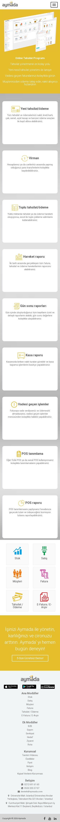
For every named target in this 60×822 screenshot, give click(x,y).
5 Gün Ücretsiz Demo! (30, 658)
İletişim (30, 766)
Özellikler (30, 759)
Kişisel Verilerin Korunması (30, 773)
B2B (30, 726)
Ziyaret (30, 741)
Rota (30, 744)
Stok (17, 558)
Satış (44, 558)
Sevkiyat (30, 733)
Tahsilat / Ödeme (17, 606)
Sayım (30, 730)
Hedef (30, 737)
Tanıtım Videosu (30, 755)
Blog (30, 770)
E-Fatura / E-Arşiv (44, 606)
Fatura (44, 581)
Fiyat (30, 762)
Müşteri (17, 581)
